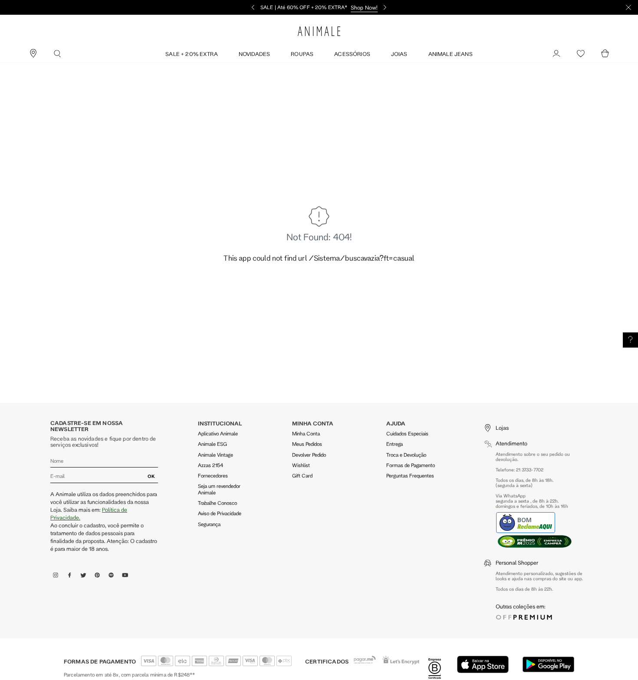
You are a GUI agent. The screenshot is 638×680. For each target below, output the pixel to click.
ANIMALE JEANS (450, 54)
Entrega (394, 444)
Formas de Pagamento (410, 465)
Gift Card (302, 475)
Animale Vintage (215, 455)
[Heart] (580, 53)
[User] (556, 53)
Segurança (209, 524)
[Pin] (33, 53)
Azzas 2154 (210, 465)
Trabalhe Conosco (217, 503)
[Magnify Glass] (57, 53)
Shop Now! (364, 7)
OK (151, 476)
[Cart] (605, 53)
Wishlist (301, 465)
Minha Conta (306, 433)
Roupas (302, 54)
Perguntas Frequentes (410, 475)
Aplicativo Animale (218, 433)
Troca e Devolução (406, 455)
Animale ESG (212, 444)
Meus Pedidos (307, 444)
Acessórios (352, 54)
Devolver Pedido (309, 455)
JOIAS (399, 54)
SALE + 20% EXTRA (191, 54)
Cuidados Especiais (407, 433)
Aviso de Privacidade (219, 513)
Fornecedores (213, 475)
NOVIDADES (254, 54)
